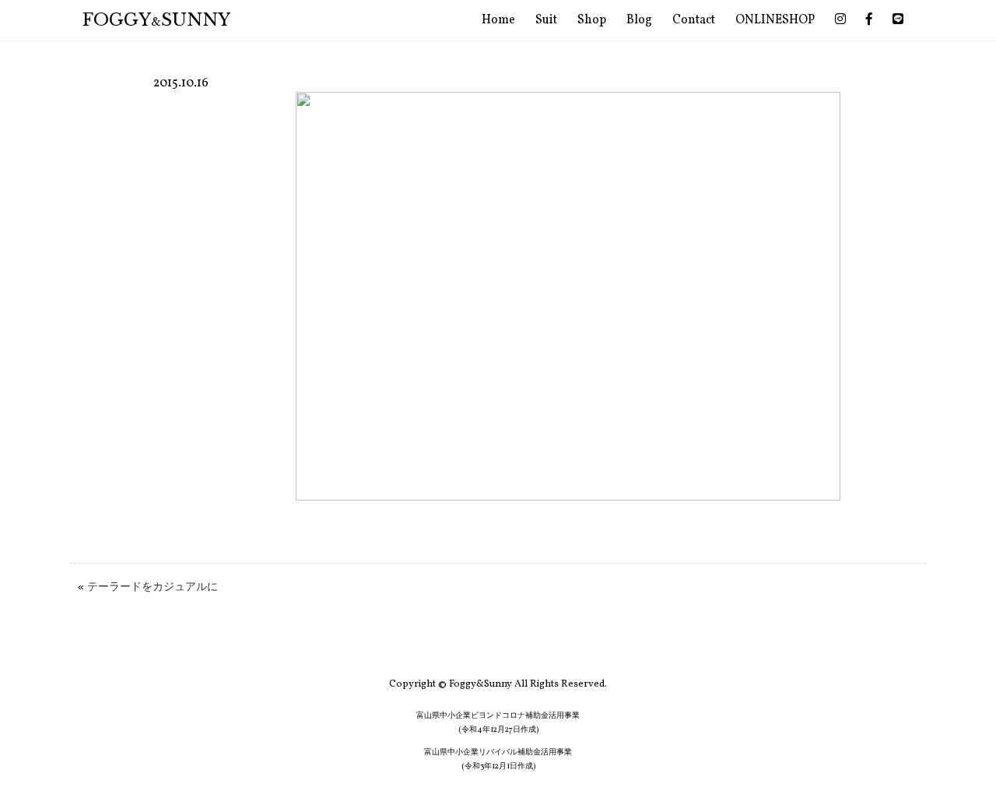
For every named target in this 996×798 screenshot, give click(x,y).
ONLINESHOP (775, 20)
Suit (546, 20)
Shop (591, 20)
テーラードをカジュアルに (152, 586)
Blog (639, 20)
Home (498, 20)
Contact (693, 20)
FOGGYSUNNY (156, 19)
